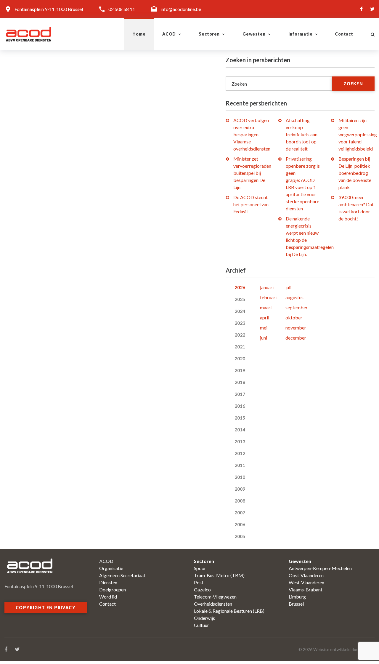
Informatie (300, 33)
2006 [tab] (240, 524)
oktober (293, 317)
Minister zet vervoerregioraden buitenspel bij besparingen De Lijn (252, 173)
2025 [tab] (240, 299)
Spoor (200, 568)
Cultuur (201, 625)
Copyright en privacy (46, 607)
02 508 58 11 (121, 9)
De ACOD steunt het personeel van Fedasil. (251, 204)
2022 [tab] (240, 334)
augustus (294, 297)
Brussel (296, 604)
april (264, 317)
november (295, 327)
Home (138, 33)
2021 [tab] (240, 346)
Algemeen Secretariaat (122, 575)
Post (198, 582)
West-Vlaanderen (306, 582)
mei (263, 327)
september (296, 307)
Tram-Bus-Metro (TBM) (219, 575)
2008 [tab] (240, 500)
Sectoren (209, 33)
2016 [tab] (240, 406)
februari (268, 297)
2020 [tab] (240, 358)
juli (288, 287)
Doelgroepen (112, 589)
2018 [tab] (240, 382)
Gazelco (202, 589)
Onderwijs (204, 618)
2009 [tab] (240, 489)
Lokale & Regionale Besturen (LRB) (229, 611)
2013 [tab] (240, 441)
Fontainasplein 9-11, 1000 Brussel (49, 9)
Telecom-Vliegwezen (215, 596)
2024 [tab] (240, 311)
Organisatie (111, 568)
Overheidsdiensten (213, 604)
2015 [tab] (240, 417)
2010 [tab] (240, 477)
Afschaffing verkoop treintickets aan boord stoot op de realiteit (301, 134)
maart (266, 307)
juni (263, 337)
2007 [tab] (240, 512)
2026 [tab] (240, 287)
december (295, 337)
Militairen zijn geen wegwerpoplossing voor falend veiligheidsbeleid (357, 134)
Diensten (108, 582)
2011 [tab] (240, 465)
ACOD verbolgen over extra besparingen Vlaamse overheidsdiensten (251, 134)
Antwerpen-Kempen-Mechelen (320, 568)
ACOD (169, 33)
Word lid (108, 596)
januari (267, 287)
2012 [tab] (240, 453)
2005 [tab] (240, 536)
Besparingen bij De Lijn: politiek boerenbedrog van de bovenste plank (354, 173)
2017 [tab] (240, 394)
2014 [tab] (240, 429)
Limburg (297, 596)
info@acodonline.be (180, 9)
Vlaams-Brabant (305, 589)
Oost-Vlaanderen (306, 575)
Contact (344, 33)
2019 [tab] (240, 370)
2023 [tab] (240, 323)
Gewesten (254, 33)
